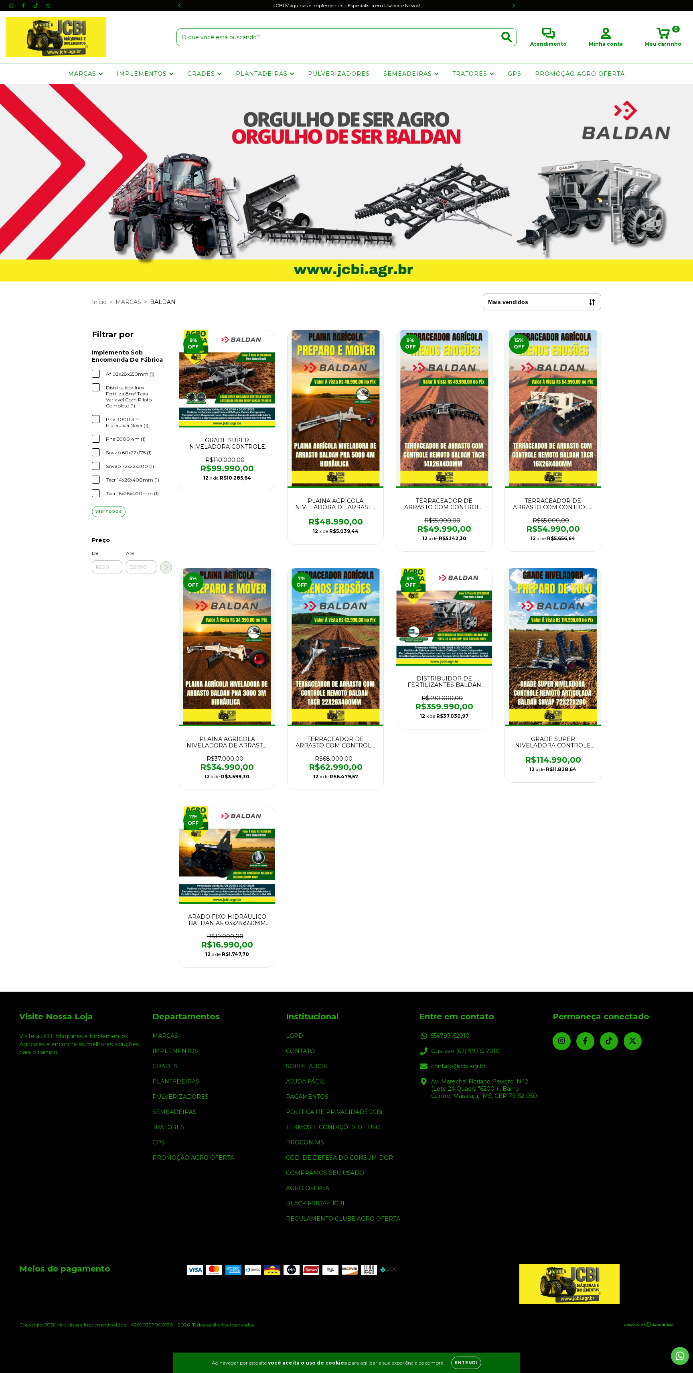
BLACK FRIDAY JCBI (315, 1203)
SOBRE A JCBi (306, 1066)
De (95, 553)
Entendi (466, 1362)
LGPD (294, 1035)
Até (130, 553)
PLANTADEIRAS (263, 73)
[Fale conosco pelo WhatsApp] (680, 1356)
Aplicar (166, 567)
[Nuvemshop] (649, 1325)
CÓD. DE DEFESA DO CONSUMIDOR (339, 1157)
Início (99, 302)
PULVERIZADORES (339, 73)
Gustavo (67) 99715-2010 (465, 1051)
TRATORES (470, 73)
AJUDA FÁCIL (305, 1081)
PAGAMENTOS (307, 1096)
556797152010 (450, 1035)
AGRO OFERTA (307, 1188)
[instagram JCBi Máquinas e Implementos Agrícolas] (12, 5)
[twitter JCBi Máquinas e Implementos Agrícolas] (48, 5)
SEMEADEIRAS (408, 73)
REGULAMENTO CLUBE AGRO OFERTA (343, 1218)
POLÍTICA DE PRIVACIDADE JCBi (334, 1112)
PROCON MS (305, 1142)
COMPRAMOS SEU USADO (325, 1173)
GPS (514, 73)
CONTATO (300, 1051)
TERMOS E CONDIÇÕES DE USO (333, 1127)
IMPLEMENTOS (143, 73)
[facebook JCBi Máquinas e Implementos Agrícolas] (24, 5)
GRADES (202, 73)
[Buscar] (506, 37)
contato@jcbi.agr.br (458, 1066)
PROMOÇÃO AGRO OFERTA (580, 73)
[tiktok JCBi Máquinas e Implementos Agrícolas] (36, 5)
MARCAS (83, 73)
